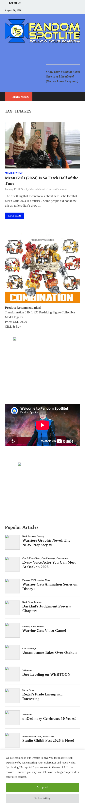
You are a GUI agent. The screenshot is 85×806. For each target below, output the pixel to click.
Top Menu (15, 3)
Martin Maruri (37, 189)
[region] (42, 778)
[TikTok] (79, 10)
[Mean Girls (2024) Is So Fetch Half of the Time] (42, 146)
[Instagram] (69, 10)
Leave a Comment (57, 189)
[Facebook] (59, 10)
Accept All (42, 787)
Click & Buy (13, 326)
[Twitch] (74, 10)
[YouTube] (54, 10)
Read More (13, 215)
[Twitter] (64, 10)
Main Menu (20, 96)
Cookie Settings (42, 798)
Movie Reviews (14, 173)
